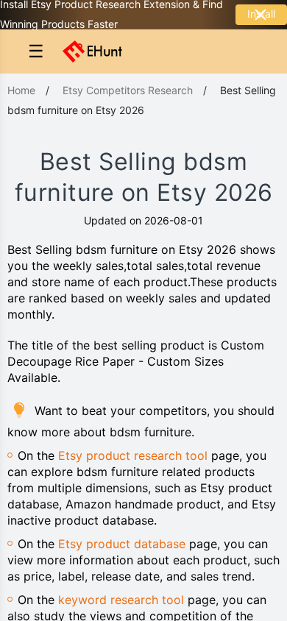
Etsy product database (121, 543)
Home (21, 90)
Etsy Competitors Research (128, 90)
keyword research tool (121, 599)
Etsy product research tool (133, 455)
